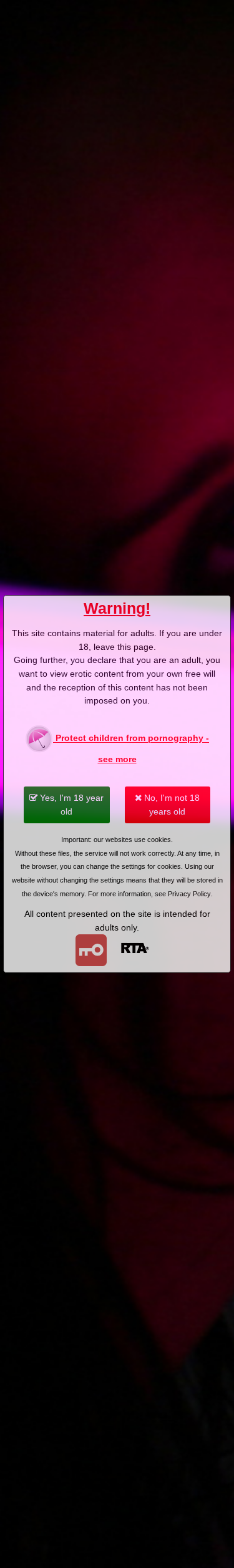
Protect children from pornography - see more (131, 749)
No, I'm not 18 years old (171, 804)
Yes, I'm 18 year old (70, 804)
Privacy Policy (189, 894)
